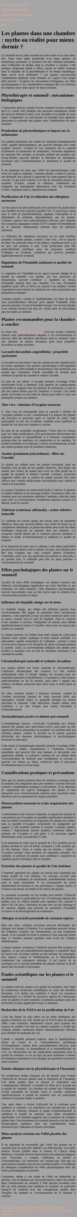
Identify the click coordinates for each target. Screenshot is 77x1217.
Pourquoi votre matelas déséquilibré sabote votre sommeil (33, 1207)
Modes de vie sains (12, 19)
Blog (4, 24)
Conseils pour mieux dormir (17, 14)
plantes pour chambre (31, 331)
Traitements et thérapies (14, 9)
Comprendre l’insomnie (14, 4)
